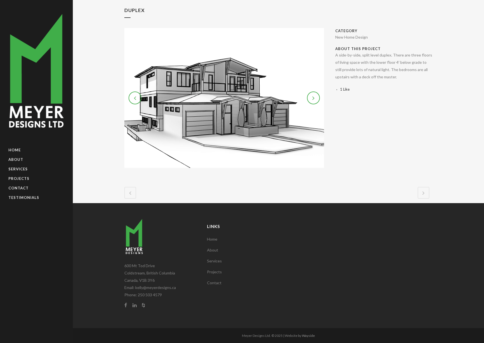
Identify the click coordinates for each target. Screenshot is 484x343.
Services (214, 261)
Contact (214, 282)
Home (212, 239)
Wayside (308, 335)
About (212, 250)
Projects (214, 271)
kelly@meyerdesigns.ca (155, 287)
